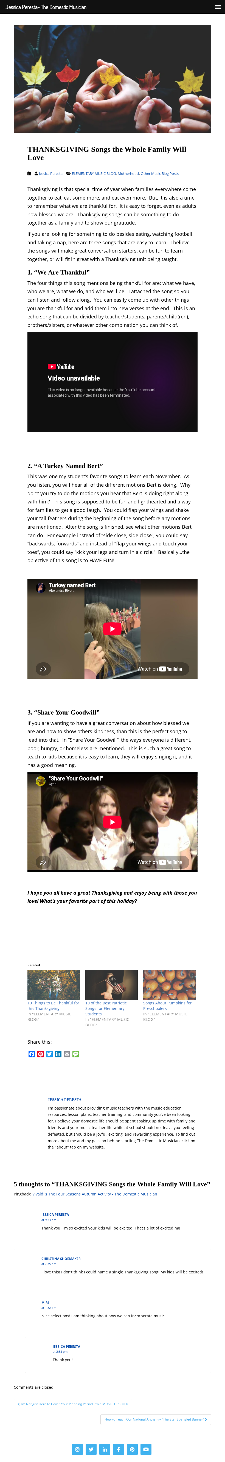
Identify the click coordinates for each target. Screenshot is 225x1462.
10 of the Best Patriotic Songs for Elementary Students (106, 1008)
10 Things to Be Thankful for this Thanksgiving (53, 1005)
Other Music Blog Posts (160, 173)
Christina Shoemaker (61, 1258)
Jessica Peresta (51, 173)
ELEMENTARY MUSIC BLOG (94, 173)
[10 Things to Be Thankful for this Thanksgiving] (53, 985)
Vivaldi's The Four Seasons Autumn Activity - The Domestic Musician (94, 1194)
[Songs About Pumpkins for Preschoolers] (169, 985)
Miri (45, 1302)
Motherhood (128, 173)
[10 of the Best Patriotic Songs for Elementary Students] (111, 985)
